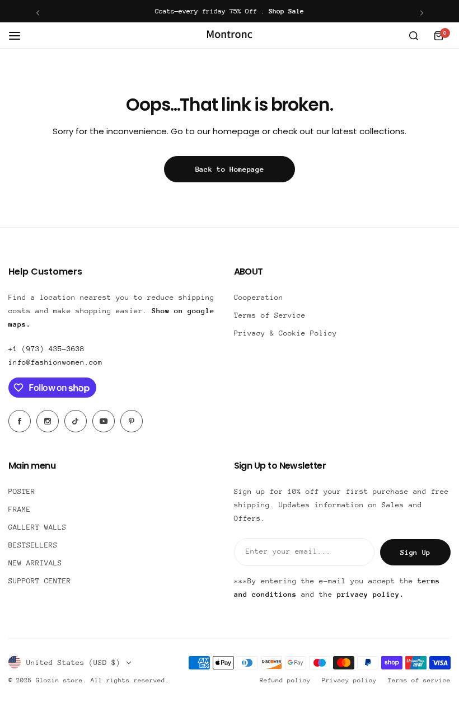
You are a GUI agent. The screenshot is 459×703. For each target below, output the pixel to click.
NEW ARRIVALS (35, 563)
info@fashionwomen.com (55, 362)
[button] (37, 12)
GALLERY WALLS (37, 527)
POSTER (21, 491)
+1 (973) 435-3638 (46, 349)
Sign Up (415, 552)
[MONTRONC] (229, 35)
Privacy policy (349, 680)
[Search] (413, 35)
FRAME (19, 509)
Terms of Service (270, 315)
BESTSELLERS (33, 545)
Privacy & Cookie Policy (285, 333)
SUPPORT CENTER (39, 581)
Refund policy (285, 680)
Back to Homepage (229, 169)
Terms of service (419, 680)
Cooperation (258, 297)
